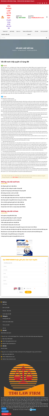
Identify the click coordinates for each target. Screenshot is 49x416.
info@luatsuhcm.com (37, 17)
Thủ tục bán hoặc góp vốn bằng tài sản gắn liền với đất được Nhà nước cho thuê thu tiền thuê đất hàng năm (24, 229)
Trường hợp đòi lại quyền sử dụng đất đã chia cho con (12, 236)
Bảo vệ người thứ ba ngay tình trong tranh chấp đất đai (13, 204)
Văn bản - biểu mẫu (7, 310)
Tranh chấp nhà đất (7, 314)
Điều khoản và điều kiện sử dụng (8, 1)
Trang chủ (5, 31)
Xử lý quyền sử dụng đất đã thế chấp (9, 215)
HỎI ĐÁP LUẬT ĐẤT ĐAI (32, 50)
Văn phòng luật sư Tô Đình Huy (6, 98)
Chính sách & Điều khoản (8, 321)
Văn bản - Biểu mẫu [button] (5, 34)
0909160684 (22, 17)
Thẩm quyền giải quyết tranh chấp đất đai (10, 222)
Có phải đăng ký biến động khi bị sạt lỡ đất (10, 195)
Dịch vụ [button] (18, 31)
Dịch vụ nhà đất (6, 307)
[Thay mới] (24, 288)
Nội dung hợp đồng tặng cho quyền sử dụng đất (11, 217)
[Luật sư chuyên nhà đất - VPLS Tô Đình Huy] (2, 17)
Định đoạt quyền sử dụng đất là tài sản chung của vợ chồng (14, 199)
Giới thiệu (5, 304)
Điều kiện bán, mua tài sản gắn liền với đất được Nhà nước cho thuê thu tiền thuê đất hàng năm (21, 231)
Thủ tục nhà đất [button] (44, 31)
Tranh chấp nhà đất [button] (27, 31)
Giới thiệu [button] (12, 31)
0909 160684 (15, 177)
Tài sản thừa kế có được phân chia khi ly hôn (10, 224)
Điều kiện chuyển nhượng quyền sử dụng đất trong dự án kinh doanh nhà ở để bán (19, 227)
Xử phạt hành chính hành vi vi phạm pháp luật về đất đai (13, 206)
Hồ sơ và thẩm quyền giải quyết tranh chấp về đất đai (12, 202)
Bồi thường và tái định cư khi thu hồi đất (9, 193)
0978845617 (5, 414)
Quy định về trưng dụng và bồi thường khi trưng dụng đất (13, 190)
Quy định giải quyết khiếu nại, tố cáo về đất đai (11, 220)
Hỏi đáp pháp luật (22, 50)
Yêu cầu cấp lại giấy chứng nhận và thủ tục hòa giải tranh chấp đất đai (16, 197)
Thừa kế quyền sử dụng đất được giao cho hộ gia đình (12, 234)
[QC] (24, 247)
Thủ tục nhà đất (6, 324)
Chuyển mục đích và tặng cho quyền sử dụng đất (11, 188)
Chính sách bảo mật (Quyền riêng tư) (25, 1)
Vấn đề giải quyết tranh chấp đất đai (9, 186)
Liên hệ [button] (28, 34)
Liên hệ (4, 328)
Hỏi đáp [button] (36, 31)
